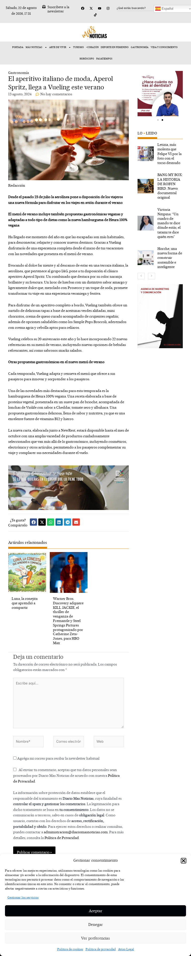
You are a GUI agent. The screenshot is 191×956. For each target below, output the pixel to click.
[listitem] (160, 153)
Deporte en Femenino (115, 47)
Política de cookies (70, 949)
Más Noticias (34, 47)
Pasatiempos (104, 58)
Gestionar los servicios (23, 897)
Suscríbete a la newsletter (58, 9)
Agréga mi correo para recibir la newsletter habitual (57, 758)
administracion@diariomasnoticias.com (76, 832)
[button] (183, 860)
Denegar (95, 924)
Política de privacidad (101, 949)
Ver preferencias (95, 938)
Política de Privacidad (62, 838)
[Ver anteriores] (141, 276)
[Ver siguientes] (151, 276)
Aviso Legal (126, 949)
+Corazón (92, 47)
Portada (17, 47)
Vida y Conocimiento (164, 47)
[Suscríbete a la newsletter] (44, 6)
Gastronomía (139, 47)
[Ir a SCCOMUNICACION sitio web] (160, 316)
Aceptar (95, 910)
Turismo (78, 47)
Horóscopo (87, 58)
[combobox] (141, 8)
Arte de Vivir (57, 47)
